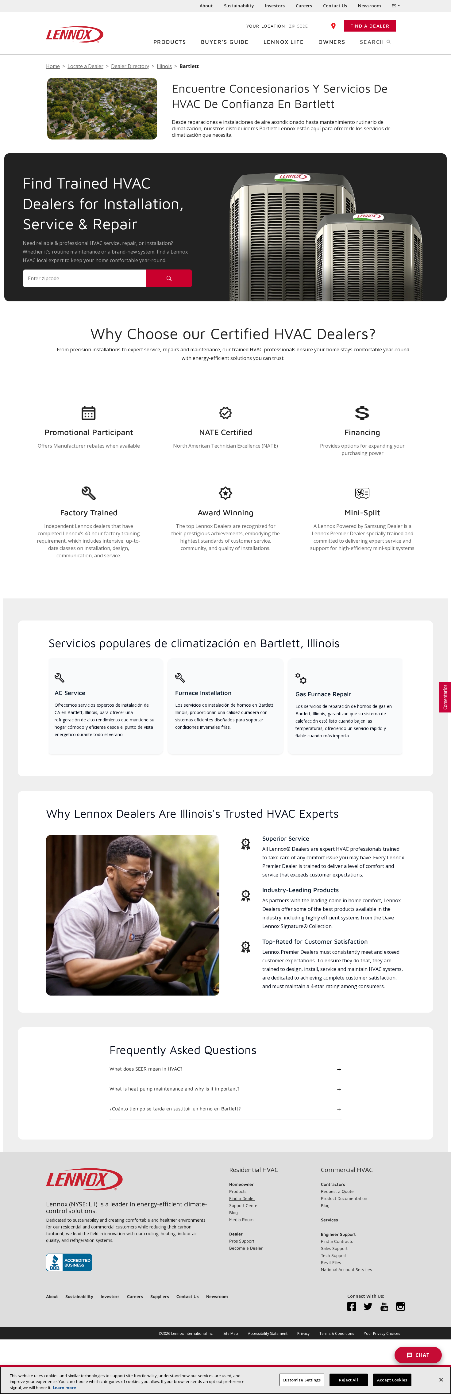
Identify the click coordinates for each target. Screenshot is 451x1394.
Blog (233, 1212)
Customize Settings (302, 1379)
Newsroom (369, 6)
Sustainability (239, 6)
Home (53, 66)
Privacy (303, 1333)
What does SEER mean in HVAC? (146, 1068)
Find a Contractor (338, 1241)
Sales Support (334, 1248)
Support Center (244, 1205)
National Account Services (346, 1269)
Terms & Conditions (336, 1333)
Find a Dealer (370, 26)
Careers (304, 6)
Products (169, 42)
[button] (445, 697)
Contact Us (335, 6)
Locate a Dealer (85, 66)
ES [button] (393, 6)
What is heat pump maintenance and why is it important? (175, 1088)
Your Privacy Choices (382, 1333)
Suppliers (159, 1296)
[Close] (441, 1379)
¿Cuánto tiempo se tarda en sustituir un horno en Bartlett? (175, 1108)
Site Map (230, 1333)
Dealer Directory (130, 66)
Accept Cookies (392, 1379)
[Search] (169, 278)
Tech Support (334, 1255)
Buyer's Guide (225, 42)
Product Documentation (344, 1198)
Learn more (64, 1387)
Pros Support (241, 1240)
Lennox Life (284, 42)
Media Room (241, 1219)
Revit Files (331, 1262)
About (206, 6)
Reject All (348, 1379)
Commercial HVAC (347, 1170)
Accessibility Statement (267, 1333)
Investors (275, 6)
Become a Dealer (246, 1248)
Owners (331, 42)
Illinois (164, 66)
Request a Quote (337, 1191)
